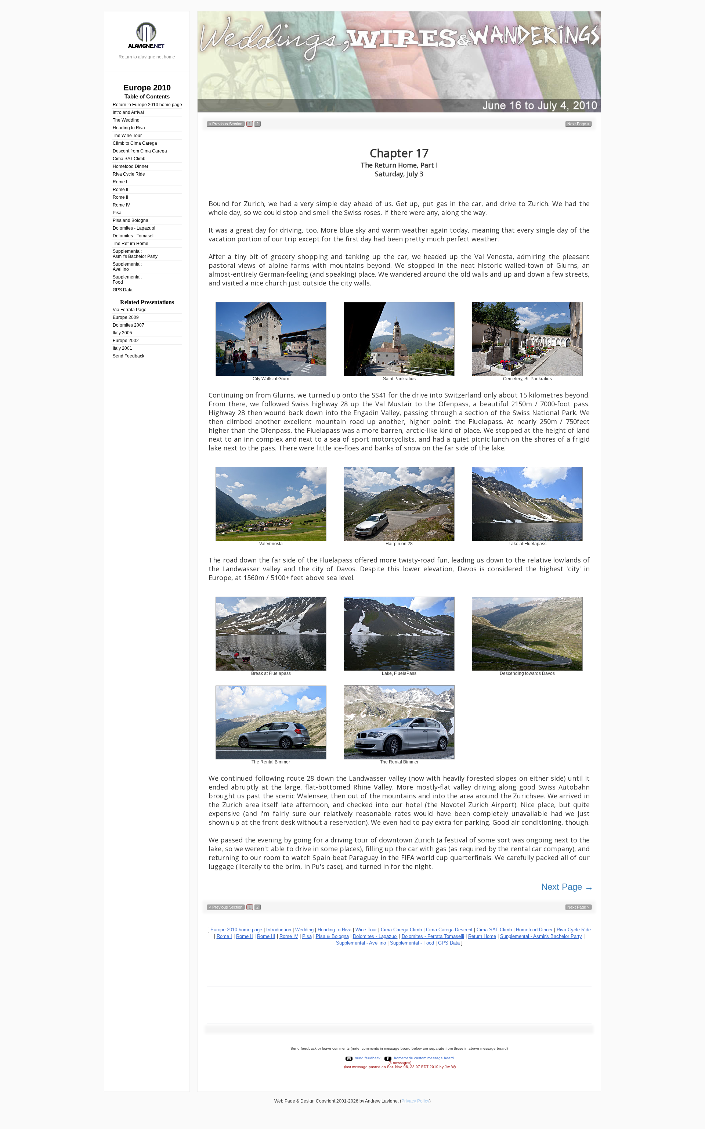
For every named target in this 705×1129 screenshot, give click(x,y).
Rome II (120, 189)
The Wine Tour (127, 135)
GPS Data (123, 289)
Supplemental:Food (127, 279)
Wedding (304, 929)
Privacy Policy (415, 1101)
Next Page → (567, 887)
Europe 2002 (126, 340)
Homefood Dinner (130, 166)
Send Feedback (128, 356)
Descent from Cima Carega (140, 151)
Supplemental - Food (412, 943)
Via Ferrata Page (130, 309)
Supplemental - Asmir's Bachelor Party (541, 936)
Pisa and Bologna (130, 220)
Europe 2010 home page (236, 929)
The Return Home (130, 243)
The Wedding (126, 120)
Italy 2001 (122, 348)
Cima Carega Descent (449, 929)
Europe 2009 (126, 317)
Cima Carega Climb (401, 929)
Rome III (266, 936)
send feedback (367, 1058)
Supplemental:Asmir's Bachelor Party (135, 254)
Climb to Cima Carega (135, 143)
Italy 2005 (122, 332)
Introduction (278, 929)
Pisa (117, 212)
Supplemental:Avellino (127, 267)
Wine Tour (366, 929)
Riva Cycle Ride (129, 174)
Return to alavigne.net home (147, 57)
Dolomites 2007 (128, 325)
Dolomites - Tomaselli (134, 235)
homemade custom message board (424, 1058)
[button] (225, 123)
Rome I (120, 181)
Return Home (482, 936)
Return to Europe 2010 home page (147, 104)
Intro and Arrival (128, 112)
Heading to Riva (129, 127)
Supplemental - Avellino (361, 943)
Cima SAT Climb (129, 158)
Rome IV (121, 205)
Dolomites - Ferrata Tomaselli (433, 936)
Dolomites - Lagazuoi (134, 228)
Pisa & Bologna (332, 936)
